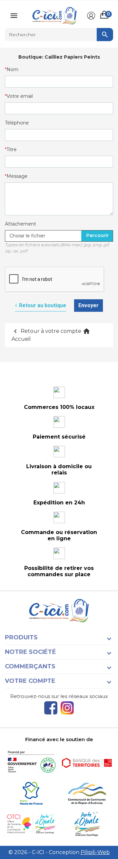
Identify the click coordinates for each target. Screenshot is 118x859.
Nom (12, 69)
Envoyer (88, 305)
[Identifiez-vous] (91, 16)
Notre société (30, 652)
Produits (21, 637)
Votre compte (30, 681)
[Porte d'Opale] (87, 824)
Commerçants (30, 666)
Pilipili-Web (95, 852)
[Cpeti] (31, 824)
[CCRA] (87, 793)
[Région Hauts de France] (31, 793)
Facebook (50, 707)
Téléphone (17, 123)
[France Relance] (31, 763)
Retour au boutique (42, 305)
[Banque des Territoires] (87, 763)
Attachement (20, 224)
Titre (12, 149)
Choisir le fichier (27, 236)
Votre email (20, 96)
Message (17, 176)
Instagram (67, 707)
